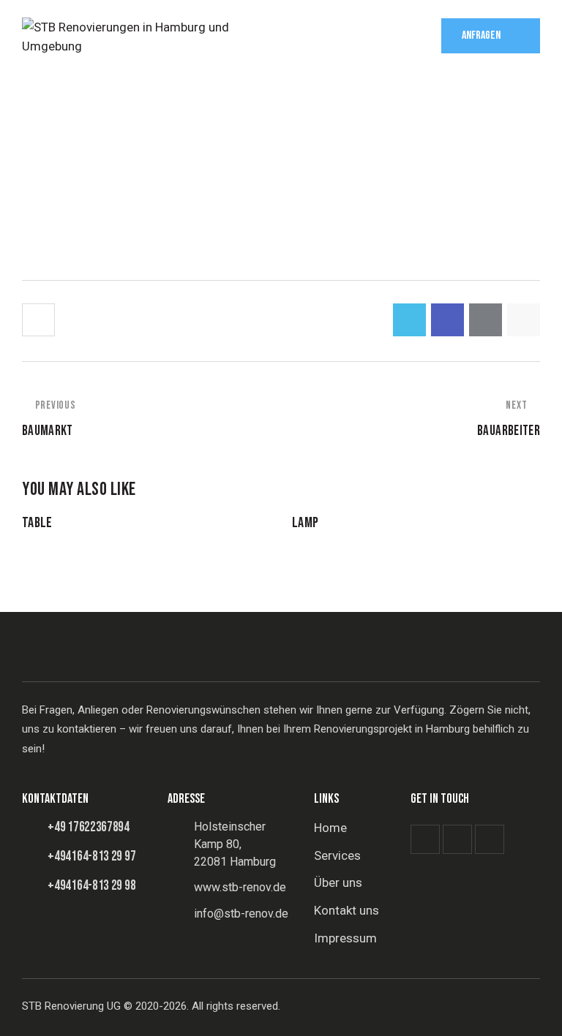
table (37, 523)
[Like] (40, 319)
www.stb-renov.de (240, 887)
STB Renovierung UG (71, 1006)
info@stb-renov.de (241, 913)
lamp (305, 523)
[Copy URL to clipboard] (523, 319)
